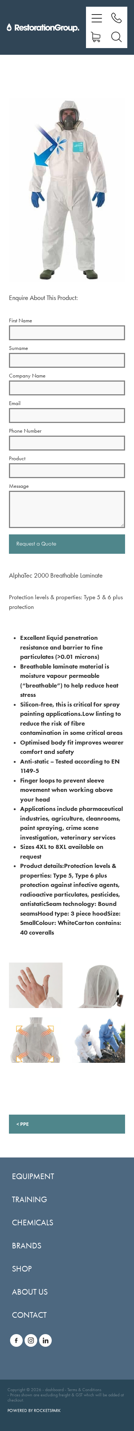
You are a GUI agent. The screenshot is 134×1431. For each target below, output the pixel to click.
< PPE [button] (22, 1124)
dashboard (54, 1389)
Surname (18, 348)
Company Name (27, 376)
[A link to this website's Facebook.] (16, 1340)
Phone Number (25, 431)
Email (14, 403)
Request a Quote (36, 544)
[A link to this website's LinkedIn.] (45, 1340)
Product (17, 458)
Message (19, 486)
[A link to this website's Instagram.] (31, 1340)
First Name (20, 320)
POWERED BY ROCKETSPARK (34, 1410)
